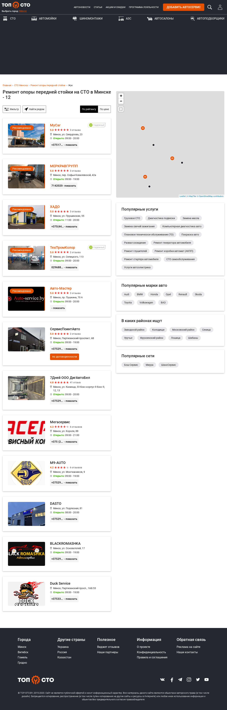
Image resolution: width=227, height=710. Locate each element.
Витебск (23, 652)
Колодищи (158, 329)
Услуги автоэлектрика (137, 267)
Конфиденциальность (151, 652)
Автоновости (82, 7)
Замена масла (191, 218)
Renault (183, 294)
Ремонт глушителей (135, 251)
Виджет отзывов (108, 647)
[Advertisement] (113, 49)
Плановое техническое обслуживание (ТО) (149, 234)
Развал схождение (135, 242)
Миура (149, 364)
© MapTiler (191, 196)
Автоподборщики (210, 18)
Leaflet (183, 196)
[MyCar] (57, 136)
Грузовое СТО (132, 218)
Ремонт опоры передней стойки (48, 85)
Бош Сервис (131, 364)
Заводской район (134, 329)
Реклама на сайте (188, 647)
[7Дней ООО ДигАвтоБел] (57, 390)
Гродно (22, 662)
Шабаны (193, 337)
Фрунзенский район (151, 337)
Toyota (128, 302)
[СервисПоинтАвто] (57, 343)
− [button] (121, 101)
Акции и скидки (115, 7)
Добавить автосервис (184, 7)
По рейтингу (89, 109)
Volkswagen (146, 302)
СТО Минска (21, 85)
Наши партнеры (107, 652)
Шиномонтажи (91, 18)
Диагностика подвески (161, 218)
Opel (168, 294)
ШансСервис (168, 364)
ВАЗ (163, 302)
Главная (7, 85)
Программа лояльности (144, 7)
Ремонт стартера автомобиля (141, 259)
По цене (104, 109)
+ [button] (121, 96)
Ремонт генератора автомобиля (172, 242)
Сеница (206, 329)
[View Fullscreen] (121, 109)
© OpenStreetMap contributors (210, 196)
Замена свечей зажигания (139, 226)
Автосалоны (164, 18)
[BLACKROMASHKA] (57, 554)
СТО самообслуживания (180, 259)
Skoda (198, 294)
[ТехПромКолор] (57, 258)
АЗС (128, 18)
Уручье (128, 337)
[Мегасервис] (57, 433)
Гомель (22, 657)
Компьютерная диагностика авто (181, 226)
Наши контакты (187, 652)
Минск (23, 11)
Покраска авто (190, 234)
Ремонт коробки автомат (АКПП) (174, 251)
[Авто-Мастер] (57, 299)
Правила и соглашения (152, 657)
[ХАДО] (57, 217)
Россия (62, 652)
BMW (140, 294)
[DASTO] (57, 514)
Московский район (183, 329)
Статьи (98, 7)
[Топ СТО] (16, 4)
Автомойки (47, 18)
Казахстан (64, 657)
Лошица (175, 337)
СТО (13, 18)
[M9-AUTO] (57, 473)
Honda (154, 294)
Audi (126, 294)
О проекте (143, 647)
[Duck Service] (57, 593)
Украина (63, 647)
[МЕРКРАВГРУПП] (57, 177)
